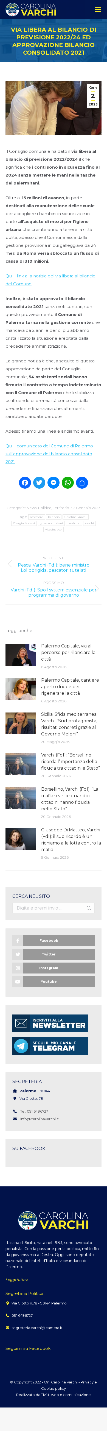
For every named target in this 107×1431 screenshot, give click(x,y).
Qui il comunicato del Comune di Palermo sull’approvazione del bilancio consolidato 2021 (49, 453)
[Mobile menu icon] (98, 9)
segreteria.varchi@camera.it (37, 1328)
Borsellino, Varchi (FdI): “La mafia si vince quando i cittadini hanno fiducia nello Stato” (69, 799)
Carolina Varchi (75, 517)
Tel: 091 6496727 (34, 1111)
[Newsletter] (50, 1031)
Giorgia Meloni (24, 523)
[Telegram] (50, 1054)
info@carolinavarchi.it (39, 1119)
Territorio (61, 508)
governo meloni (51, 523)
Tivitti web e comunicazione (66, 1394)
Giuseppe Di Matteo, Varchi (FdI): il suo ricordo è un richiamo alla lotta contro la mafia (71, 839)
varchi (89, 523)
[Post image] (20, 655)
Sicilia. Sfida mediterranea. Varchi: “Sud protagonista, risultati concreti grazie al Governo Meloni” (69, 724)
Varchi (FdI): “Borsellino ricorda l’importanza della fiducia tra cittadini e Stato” (70, 761)
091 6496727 (22, 1315)
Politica (44, 508)
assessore (36, 517)
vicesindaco (53, 529)
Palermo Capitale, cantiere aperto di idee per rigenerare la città (70, 687)
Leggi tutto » (16, 1279)
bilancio (54, 517)
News (31, 508)
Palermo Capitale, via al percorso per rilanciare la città (68, 652)
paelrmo (74, 523)
